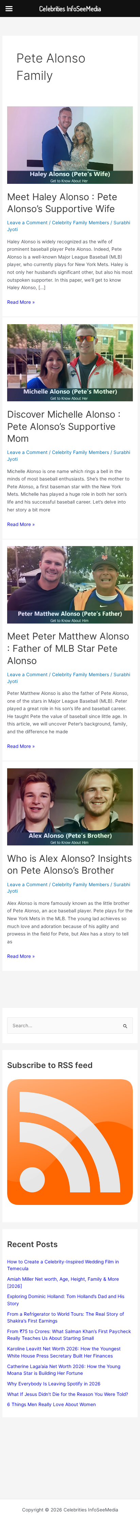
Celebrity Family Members (80, 222)
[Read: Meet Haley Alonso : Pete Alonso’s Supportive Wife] (70, 144)
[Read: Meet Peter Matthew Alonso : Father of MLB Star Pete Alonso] (70, 584)
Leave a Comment (27, 222)
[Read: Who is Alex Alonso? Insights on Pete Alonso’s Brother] (70, 806)
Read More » (21, 302)
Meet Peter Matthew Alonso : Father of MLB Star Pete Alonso (68, 648)
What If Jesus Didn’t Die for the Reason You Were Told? (67, 1394)
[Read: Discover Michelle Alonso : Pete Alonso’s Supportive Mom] (70, 362)
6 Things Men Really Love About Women (51, 1404)
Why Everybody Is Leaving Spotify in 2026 (54, 1383)
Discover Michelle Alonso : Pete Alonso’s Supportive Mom (64, 426)
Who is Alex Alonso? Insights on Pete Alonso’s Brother (69, 864)
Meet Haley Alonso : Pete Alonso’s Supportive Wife (62, 203)
